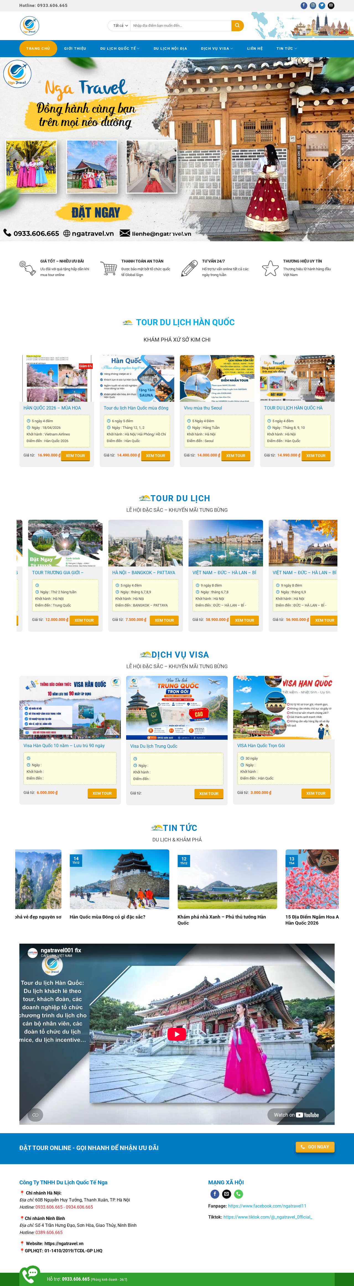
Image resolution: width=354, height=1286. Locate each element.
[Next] (340, 149)
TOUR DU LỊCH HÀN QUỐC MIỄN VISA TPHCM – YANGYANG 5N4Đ (267, 408)
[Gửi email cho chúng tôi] (331, 5)
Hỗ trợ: (87, 1279)
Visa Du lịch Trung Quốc (153, 746)
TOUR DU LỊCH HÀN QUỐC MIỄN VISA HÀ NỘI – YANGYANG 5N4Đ (106, 408)
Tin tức (285, 48)
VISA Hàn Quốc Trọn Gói (261, 745)
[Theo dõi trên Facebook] (304, 5)
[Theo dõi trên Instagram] (313, 5)
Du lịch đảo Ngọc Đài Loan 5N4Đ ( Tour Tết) (236, 573)
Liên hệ (255, 48)
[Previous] (14, 149)
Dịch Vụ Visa (180, 655)
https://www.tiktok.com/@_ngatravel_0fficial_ (267, 1217)
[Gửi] (237, 25)
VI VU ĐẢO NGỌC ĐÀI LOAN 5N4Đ (317, 572)
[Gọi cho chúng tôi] (238, 1194)
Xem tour (45, 455)
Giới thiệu (75, 48)
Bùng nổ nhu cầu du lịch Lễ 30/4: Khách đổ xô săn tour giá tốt (205, 920)
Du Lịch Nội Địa (171, 48)
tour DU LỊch (180, 498)
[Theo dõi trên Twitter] (322, 5)
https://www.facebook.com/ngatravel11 (266, 1206)
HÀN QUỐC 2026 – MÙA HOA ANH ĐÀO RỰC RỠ (72, 573)
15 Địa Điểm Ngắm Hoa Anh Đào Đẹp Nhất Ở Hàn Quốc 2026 (95, 920)
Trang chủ (38, 48)
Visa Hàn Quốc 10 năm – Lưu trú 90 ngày (64, 745)
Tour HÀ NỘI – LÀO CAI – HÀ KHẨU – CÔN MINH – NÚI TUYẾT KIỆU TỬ (156, 573)
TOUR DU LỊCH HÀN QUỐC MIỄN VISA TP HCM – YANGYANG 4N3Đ (185, 408)
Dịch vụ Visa (215, 48)
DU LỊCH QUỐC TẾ (118, 48)
